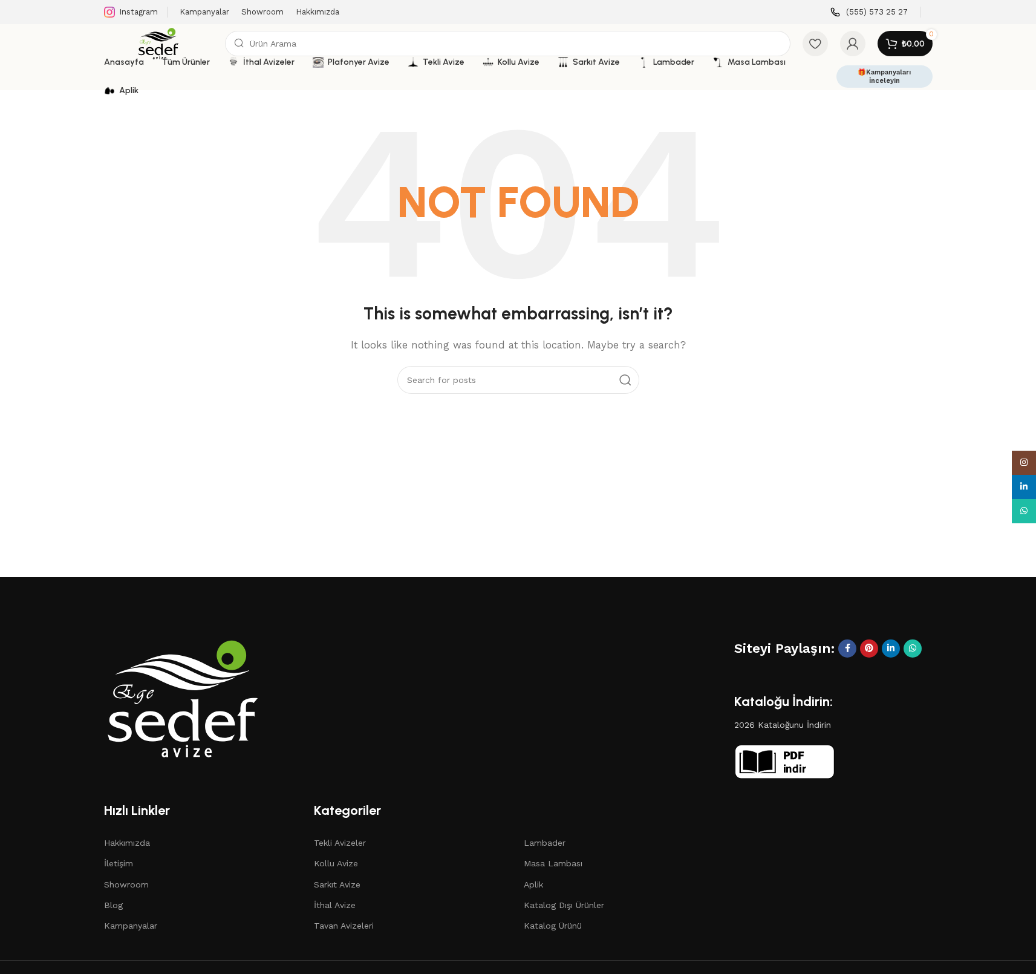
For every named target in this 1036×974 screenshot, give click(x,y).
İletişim (118, 863)
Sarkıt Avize (337, 884)
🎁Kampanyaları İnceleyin (884, 76)
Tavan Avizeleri (344, 925)
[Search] (625, 380)
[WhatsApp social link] (913, 648)
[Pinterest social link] (869, 648)
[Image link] (182, 697)
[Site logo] (158, 43)
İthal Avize (335, 905)
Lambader (544, 843)
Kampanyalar (130, 925)
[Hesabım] (852, 43)
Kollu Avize (336, 863)
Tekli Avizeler (340, 843)
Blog (113, 905)
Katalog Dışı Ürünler (564, 905)
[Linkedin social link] (891, 648)
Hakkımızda (127, 843)
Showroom (126, 884)
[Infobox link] (869, 12)
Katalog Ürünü (553, 925)
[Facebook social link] (847, 648)
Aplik (533, 884)
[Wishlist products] (815, 43)
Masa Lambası (553, 863)
